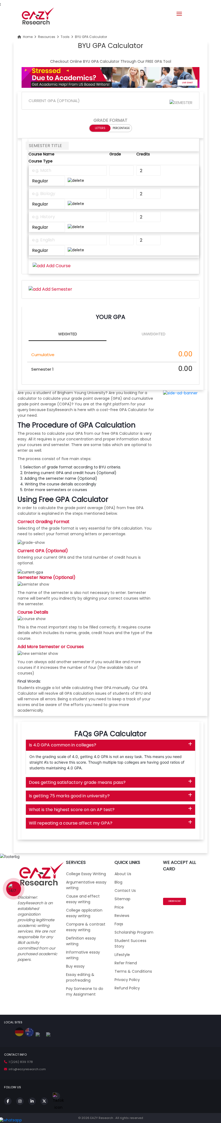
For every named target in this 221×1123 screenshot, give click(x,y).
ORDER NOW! (174, 901)
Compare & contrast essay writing (85, 927)
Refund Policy (127, 988)
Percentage (121, 128)
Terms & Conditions (133, 971)
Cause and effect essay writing (83, 899)
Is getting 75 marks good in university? (69, 796)
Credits (143, 154)
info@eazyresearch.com (26, 1069)
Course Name (41, 154)
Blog (118, 882)
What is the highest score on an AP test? (72, 809)
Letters (100, 128)
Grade (115, 154)
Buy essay (75, 966)
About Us (123, 874)
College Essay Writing (86, 874)
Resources (45, 36)
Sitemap (122, 899)
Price (119, 907)
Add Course (58, 266)
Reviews (122, 915)
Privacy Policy (127, 979)
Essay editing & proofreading (80, 977)
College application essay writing (84, 913)
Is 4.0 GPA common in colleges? (62, 745)
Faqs (119, 924)
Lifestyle (122, 954)
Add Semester (56, 289)
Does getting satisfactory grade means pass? (77, 782)
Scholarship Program (134, 932)
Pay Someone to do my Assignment (84, 991)
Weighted (67, 334)
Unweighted (153, 334)
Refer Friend (126, 963)
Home (27, 36)
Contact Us (125, 890)
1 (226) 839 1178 (20, 1062)
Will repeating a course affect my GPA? (70, 823)
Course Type (41, 161)
